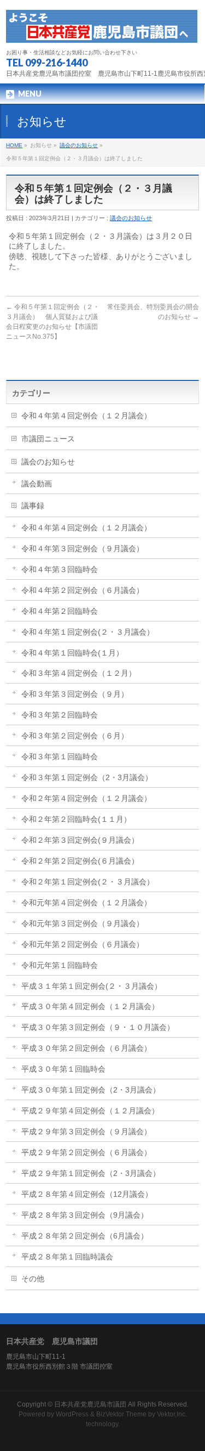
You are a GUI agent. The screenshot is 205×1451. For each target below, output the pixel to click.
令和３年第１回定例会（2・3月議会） (87, 777)
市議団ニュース (48, 438)
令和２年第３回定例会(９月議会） (80, 840)
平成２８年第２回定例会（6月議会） (84, 1235)
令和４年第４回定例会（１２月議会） (86, 415)
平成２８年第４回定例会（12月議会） (87, 1194)
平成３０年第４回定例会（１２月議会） (90, 1006)
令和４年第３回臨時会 (59, 569)
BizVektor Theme (121, 1414)
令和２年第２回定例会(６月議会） (80, 860)
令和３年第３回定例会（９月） (74, 694)
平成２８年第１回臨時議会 (67, 1256)
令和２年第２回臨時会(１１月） (76, 819)
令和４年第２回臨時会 (59, 611)
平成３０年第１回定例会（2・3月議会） (90, 1089)
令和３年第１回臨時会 (59, 756)
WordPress (72, 1414)
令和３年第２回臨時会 (59, 714)
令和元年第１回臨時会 (59, 965)
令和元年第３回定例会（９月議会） (82, 923)
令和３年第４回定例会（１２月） (78, 673)
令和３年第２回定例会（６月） (74, 735)
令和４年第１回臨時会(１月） (72, 652)
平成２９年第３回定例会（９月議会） (86, 1131)
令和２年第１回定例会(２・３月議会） (87, 881)
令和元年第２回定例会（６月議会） (82, 944)
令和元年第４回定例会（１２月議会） (86, 902)
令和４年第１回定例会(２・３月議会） (87, 632)
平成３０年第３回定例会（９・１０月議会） (97, 1027)
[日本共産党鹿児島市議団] (101, 30)
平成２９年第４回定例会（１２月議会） (90, 1110)
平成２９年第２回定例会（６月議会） (86, 1152)
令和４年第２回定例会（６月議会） (82, 590)
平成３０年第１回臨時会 (63, 1069)
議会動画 (36, 483)
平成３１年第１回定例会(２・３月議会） (91, 986)
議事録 (32, 505)
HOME (14, 145)
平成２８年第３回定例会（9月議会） (84, 1215)
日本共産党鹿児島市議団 (90, 1404)
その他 (32, 1278)
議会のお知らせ (79, 145)
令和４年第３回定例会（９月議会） (82, 548)
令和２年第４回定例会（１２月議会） (86, 798)
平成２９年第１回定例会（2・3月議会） (90, 1173)
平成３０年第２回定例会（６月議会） (86, 1048)
